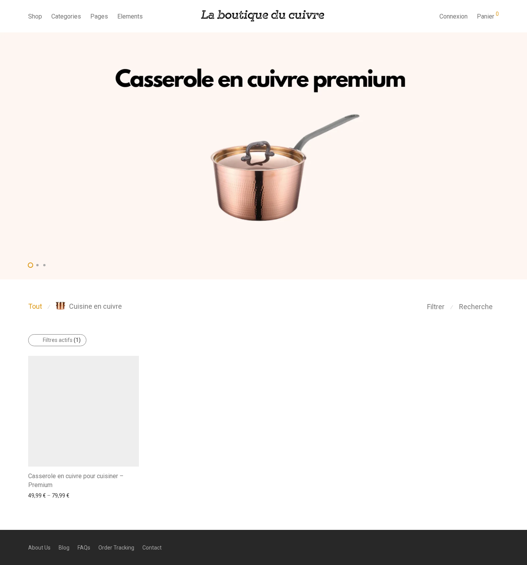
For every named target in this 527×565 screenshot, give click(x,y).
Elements (130, 16)
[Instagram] (483, 547)
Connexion (453, 16)
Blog (64, 548)
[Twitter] (496, 547)
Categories (66, 16)
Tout (35, 306)
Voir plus (34, 495)
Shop (35, 16)
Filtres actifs (62, 340)
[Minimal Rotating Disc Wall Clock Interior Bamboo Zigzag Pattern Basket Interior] (263, 155)
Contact (152, 548)
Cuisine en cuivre (95, 306)
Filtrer (435, 307)
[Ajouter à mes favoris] (135, 475)
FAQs (84, 548)
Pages (99, 16)
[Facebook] (470, 547)
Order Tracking (116, 548)
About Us (39, 548)
